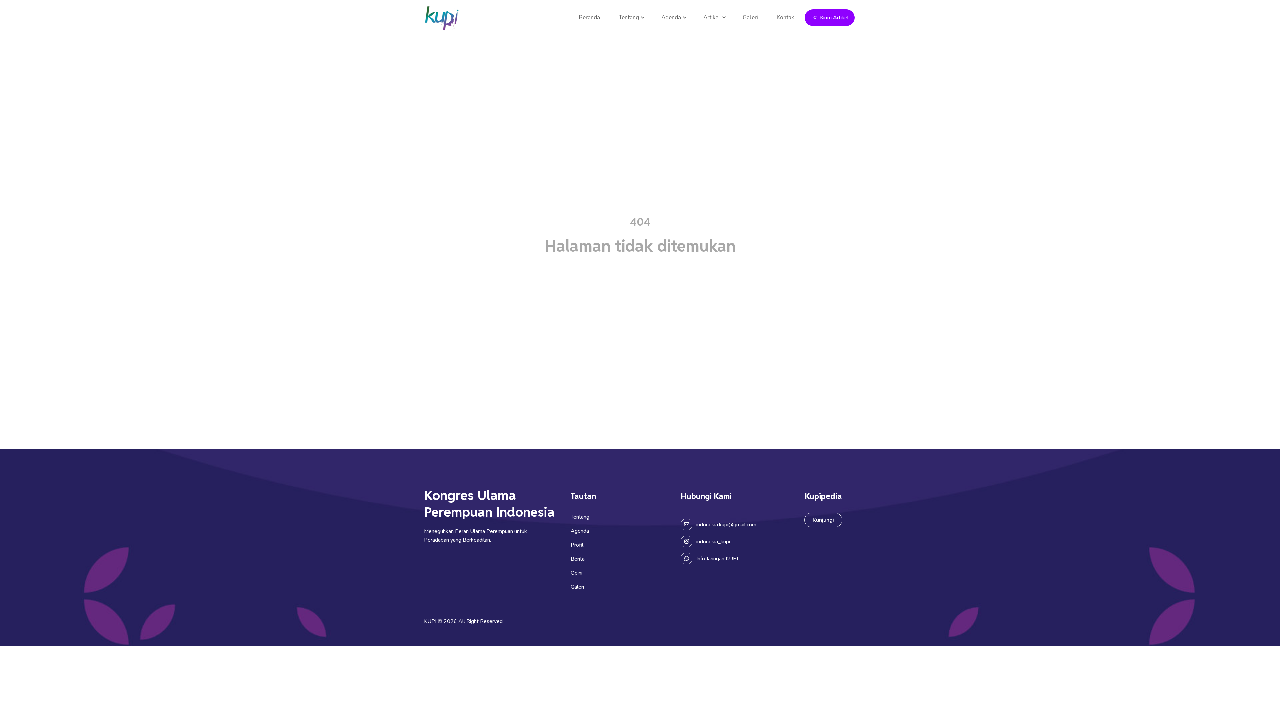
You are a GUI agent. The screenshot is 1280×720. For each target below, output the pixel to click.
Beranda (589, 17)
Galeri (750, 17)
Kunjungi (823, 520)
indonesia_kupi (713, 541)
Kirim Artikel (834, 17)
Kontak (785, 17)
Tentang (629, 17)
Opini (576, 573)
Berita (578, 559)
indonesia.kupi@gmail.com (726, 524)
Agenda (671, 17)
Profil (577, 545)
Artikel (711, 17)
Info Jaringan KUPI (717, 558)
